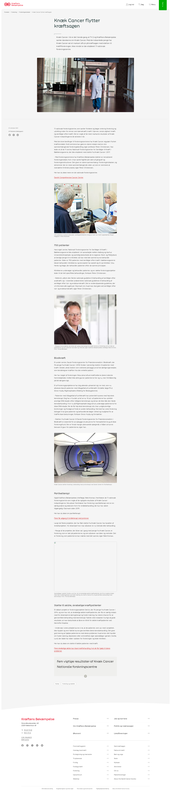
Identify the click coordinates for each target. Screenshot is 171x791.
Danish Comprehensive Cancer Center (68, 177)
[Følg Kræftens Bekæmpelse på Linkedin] (37, 745)
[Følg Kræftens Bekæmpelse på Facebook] (22, 745)
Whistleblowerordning (47, 788)
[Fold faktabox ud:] (85, 676)
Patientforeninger (120, 775)
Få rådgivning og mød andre (82, 754)
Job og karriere (120, 719)
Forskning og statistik (68, 683)
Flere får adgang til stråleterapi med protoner (71, 518)
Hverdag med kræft (79, 750)
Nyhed (57, 683)
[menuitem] (129, 4)
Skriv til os (27, 733)
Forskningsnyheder (24, 12)
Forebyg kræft (78, 766)
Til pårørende (77, 758)
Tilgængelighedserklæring (102, 788)
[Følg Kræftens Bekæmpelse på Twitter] (32, 745)
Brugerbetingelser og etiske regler (64, 788)
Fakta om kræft (119, 750)
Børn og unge (118, 754)
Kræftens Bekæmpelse (37, 719)
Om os (116, 770)
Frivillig (75, 762)
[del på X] (14, 135)
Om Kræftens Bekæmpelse (84, 726)
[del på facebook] (10, 135)
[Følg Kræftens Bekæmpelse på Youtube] (42, 745)
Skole (116, 758)
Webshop (76, 779)
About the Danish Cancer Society (125, 779)
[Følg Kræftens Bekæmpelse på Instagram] (27, 745)
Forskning (14, 12)
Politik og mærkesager (124, 726)
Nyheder (117, 762)
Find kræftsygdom (79, 746)
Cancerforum (77, 775)
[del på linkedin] (18, 135)
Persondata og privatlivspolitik (84, 788)
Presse (76, 719)
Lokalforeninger (121, 733)
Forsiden (6, 12)
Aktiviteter (117, 766)
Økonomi (77, 733)
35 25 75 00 (28, 730)
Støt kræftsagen (119, 746)
